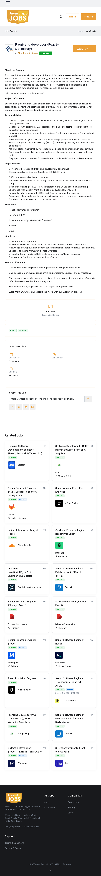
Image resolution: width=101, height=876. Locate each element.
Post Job (88, 16)
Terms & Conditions (14, 843)
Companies (49, 807)
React (13, 330)
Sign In (72, 16)
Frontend (23, 330)
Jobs (46, 802)
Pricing (71, 807)
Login (70, 812)
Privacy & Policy (13, 848)
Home (80, 31)
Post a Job (73, 802)
